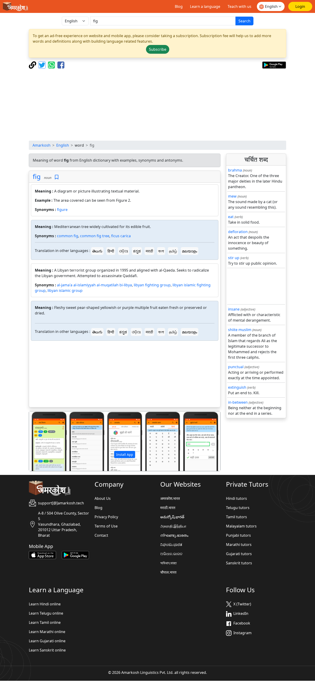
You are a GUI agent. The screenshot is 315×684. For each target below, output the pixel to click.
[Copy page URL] (33, 64)
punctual (236, 366)
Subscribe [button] (157, 49)
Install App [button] (124, 454)
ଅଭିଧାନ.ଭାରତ (171, 553)
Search (244, 21)
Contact (101, 535)
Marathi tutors (239, 544)
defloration (238, 231)
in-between (238, 402)
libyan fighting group (152, 284)
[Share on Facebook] (61, 64)
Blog (179, 6)
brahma (235, 170)
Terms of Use (106, 526)
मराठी (149, 251)
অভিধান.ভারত (168, 563)
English (62, 145)
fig (37, 176)
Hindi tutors (236, 498)
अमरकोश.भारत (170, 498)
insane (234, 309)
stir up (233, 257)
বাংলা (161, 251)
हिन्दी (110, 251)
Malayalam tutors (241, 526)
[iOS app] (42, 554)
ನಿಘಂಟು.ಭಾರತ (171, 544)
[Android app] (75, 554)
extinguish (237, 387)
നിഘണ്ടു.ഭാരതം (174, 535)
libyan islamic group (65, 290)
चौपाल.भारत (168, 572)
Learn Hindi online (45, 604)
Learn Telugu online (46, 613)
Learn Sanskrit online (47, 650)
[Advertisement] (157, 104)
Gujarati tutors (239, 553)
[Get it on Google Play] (274, 64)
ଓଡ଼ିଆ (123, 251)
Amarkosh (42, 145)
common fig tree (94, 235)
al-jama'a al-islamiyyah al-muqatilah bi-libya (94, 284)
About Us (103, 498)
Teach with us (239, 6)
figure (62, 209)
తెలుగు (97, 251)
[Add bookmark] (56, 177)
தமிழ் (173, 251)
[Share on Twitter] (42, 64)
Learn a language (205, 6)
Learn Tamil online (45, 622)
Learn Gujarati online (47, 640)
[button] (43, 441)
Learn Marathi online (47, 631)
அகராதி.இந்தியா (173, 526)
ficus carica (121, 235)
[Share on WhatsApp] (52, 64)
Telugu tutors (238, 507)
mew (232, 196)
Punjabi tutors (238, 535)
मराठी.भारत (167, 507)
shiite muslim (239, 329)
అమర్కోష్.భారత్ (172, 516)
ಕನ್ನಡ (137, 251)
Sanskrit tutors (239, 563)
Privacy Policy (106, 516)
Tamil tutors (236, 516)
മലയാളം (189, 251)
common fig (67, 235)
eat (231, 216)
